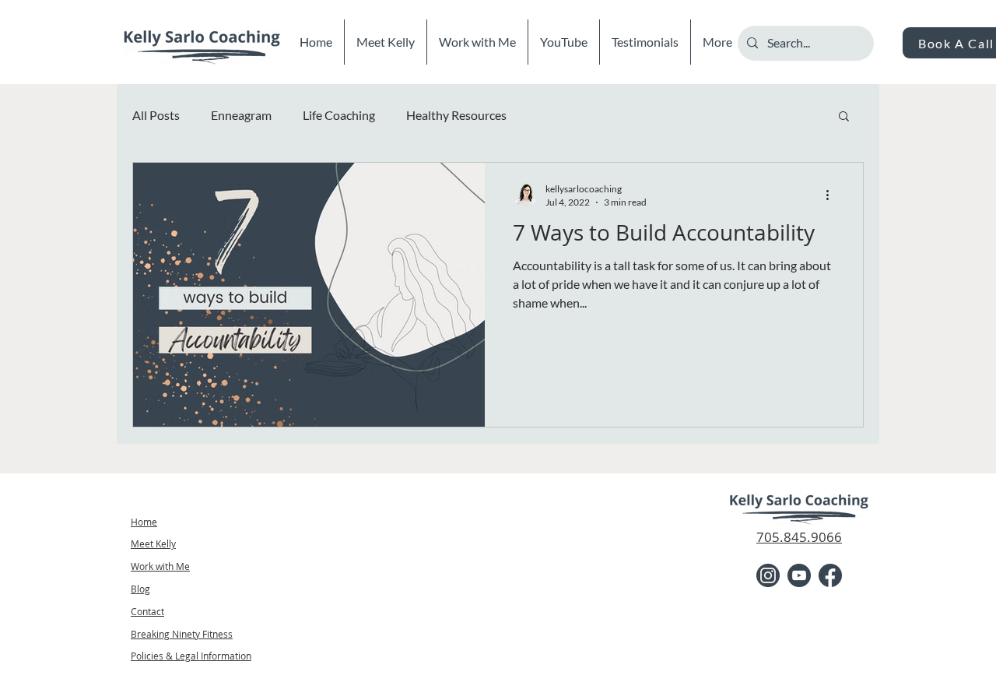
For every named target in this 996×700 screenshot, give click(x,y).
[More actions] (832, 194)
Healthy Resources (456, 114)
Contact (147, 611)
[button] (843, 117)
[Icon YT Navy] (799, 575)
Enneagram (241, 114)
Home (144, 521)
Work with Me (160, 566)
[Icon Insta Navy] (768, 575)
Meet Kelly (153, 543)
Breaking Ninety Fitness (182, 634)
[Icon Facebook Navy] (830, 575)
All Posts (156, 114)
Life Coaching (339, 114)
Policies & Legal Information (191, 655)
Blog (140, 588)
